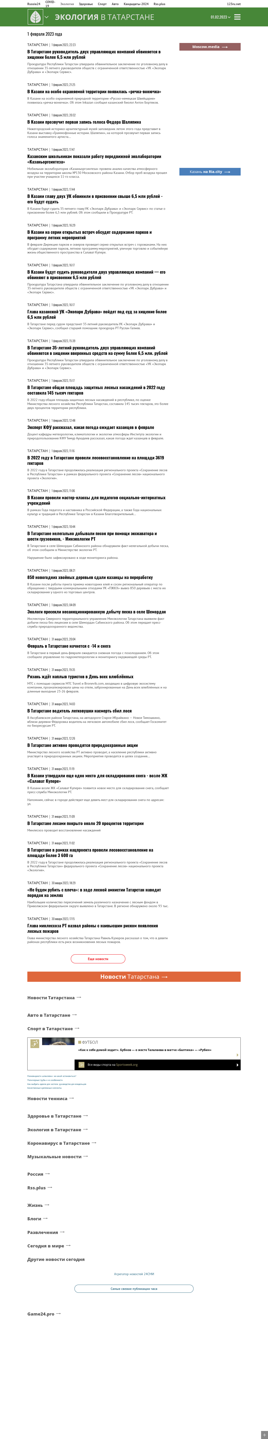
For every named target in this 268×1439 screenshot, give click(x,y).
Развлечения (42, 1232)
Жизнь (35, 1205)
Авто (115, 4)
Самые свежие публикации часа (134, 1289)
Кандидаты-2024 (136, 4)
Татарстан (37, 44)
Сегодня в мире (45, 1246)
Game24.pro (40, 1314)
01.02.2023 (219, 17)
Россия (35, 1174)
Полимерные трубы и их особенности (45, 1080)
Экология (67, 4)
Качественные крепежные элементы (44, 1087)
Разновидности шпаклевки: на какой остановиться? (51, 1076)
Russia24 (33, 4)
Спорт (102, 4)
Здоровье (86, 4)
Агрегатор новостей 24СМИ (134, 1274)
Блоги (34, 1218)
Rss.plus (159, 4)
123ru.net (234, 4)
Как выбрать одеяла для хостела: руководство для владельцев (56, 1084)
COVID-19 (50, 4)
